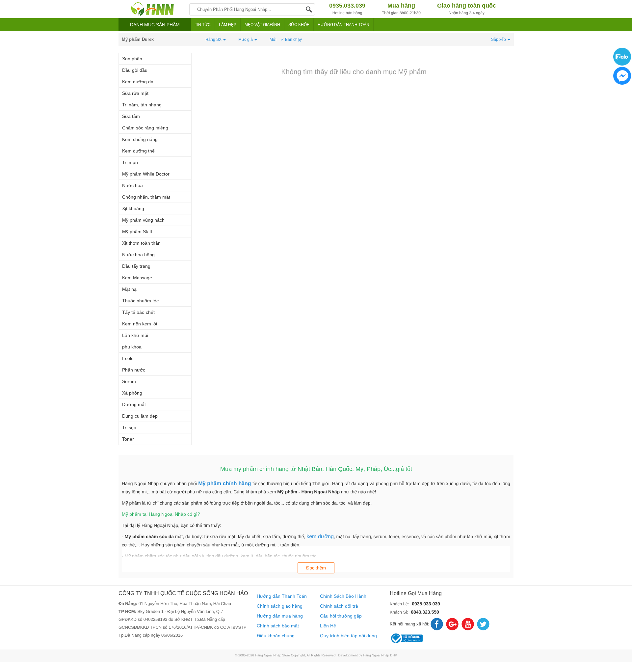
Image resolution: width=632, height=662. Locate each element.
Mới (273, 39)
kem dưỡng (320, 536)
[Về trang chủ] (152, 9)
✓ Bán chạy (291, 39)
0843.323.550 (425, 612)
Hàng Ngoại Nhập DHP (380, 655)
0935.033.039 (426, 603)
